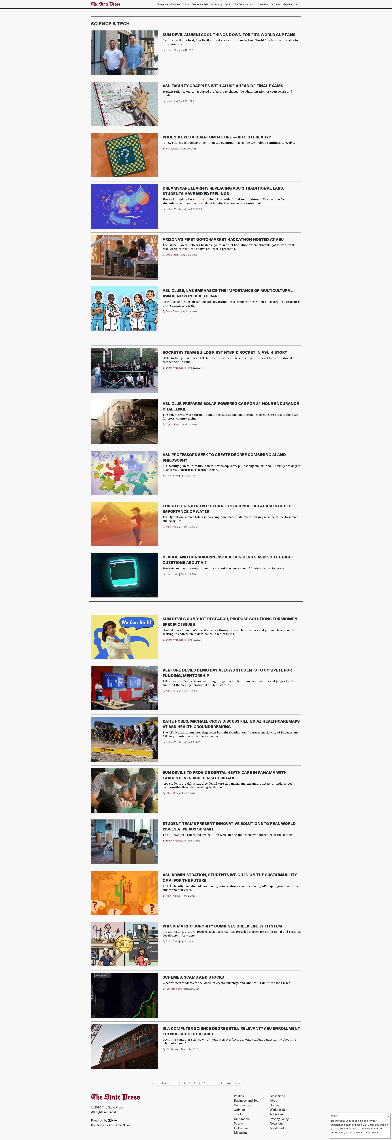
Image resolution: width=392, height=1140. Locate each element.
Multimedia (263, 4)
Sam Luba (171, 101)
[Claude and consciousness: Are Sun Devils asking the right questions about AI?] (124, 575)
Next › (228, 1083)
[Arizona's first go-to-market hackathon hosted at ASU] (124, 257)
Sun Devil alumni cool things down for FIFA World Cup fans (229, 34)
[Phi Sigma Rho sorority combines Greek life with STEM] (124, 944)
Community (216, 4)
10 (221, 1083)
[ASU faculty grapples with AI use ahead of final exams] (124, 104)
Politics (186, 4)
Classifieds (277, 1095)
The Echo (239, 4)
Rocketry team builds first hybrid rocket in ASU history (225, 352)
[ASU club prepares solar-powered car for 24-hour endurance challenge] (124, 421)
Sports (238, 1123)
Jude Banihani (173, 988)
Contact (275, 1105)
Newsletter (277, 1123)
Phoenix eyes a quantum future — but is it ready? (217, 137)
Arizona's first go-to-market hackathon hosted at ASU (223, 239)
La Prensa (275, 4)
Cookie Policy (370, 1132)
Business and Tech (247, 1100)
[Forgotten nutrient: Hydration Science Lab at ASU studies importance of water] (124, 524)
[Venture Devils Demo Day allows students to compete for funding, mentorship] (124, 688)
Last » (237, 1083)
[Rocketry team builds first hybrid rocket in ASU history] (124, 370)
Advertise (276, 1114)
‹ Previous (165, 1083)
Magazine (287, 4)
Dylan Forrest (173, 254)
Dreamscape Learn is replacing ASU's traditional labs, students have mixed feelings (223, 190)
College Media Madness (168, 4)
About (274, 1100)
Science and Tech (200, 4)
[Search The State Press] (296, 4)
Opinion (228, 4)
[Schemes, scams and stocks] (124, 995)
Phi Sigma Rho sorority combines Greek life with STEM (222, 926)
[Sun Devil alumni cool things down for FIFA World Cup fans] (124, 52)
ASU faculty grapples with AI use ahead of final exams (223, 85)
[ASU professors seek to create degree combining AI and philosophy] (124, 473)
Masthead (277, 1128)
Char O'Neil (172, 50)
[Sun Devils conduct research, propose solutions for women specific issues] (124, 637)
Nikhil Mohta (173, 526)
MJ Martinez (172, 148)
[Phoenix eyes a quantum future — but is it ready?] (124, 155)
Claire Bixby (172, 475)
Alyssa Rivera (173, 424)
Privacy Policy (279, 1118)
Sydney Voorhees (175, 209)
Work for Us (278, 1109)
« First (154, 1083)
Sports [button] (249, 4)
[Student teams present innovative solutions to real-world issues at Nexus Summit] (124, 841)
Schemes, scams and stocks (193, 977)
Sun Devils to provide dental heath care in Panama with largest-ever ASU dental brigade (225, 775)
